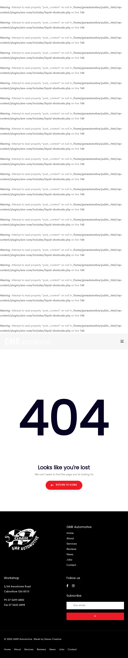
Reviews (71, 549)
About (70, 538)
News (69, 554)
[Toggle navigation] (104, 341)
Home (70, 533)
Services (71, 544)
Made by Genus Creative (47, 639)
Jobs (69, 560)
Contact (71, 565)
